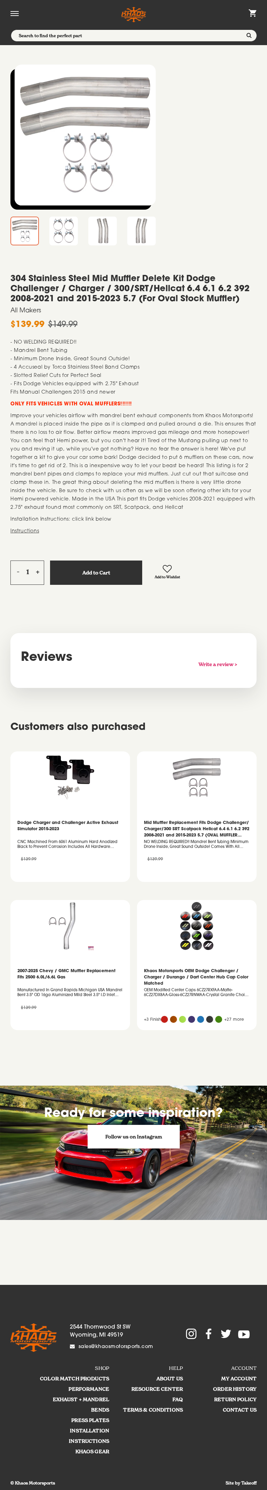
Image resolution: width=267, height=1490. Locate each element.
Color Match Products (74, 1378)
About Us (169, 1378)
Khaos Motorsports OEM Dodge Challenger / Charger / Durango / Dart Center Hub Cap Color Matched (196, 977)
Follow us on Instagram (133, 1137)
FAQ (177, 1399)
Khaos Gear (92, 1451)
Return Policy (235, 1399)
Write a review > (218, 664)
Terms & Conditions (153, 1410)
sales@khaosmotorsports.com (116, 1347)
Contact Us (240, 1410)
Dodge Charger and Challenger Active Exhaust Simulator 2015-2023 (67, 826)
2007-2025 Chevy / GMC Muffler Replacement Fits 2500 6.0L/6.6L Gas (66, 974)
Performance (88, 1389)
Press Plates (90, 1420)
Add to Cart (96, 573)
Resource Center (157, 1389)
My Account (239, 1378)
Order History (235, 1389)
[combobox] (134, 36)
